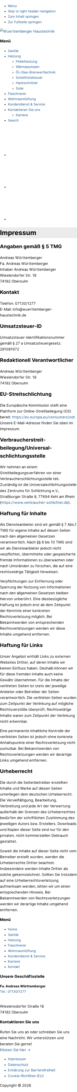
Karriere (22, 115)
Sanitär (13, 51)
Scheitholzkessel (29, 78)
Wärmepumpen (27, 67)
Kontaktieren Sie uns (24, 110)
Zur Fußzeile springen (25, 22)
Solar (20, 88)
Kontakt (14, 967)
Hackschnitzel (27, 83)
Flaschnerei (17, 94)
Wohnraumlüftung (22, 99)
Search (13, 120)
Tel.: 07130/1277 (13, 991)
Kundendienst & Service (26, 104)
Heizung (14, 56)
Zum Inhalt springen (23, 16)
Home (12, 929)
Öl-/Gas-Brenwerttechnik (35, 72)
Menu (12, 6)
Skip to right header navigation (32, 11)
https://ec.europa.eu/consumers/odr (43, 417)
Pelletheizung (26, 61)
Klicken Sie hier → (15, 1050)
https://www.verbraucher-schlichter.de (34, 502)
